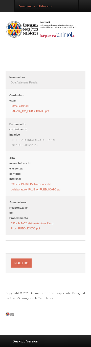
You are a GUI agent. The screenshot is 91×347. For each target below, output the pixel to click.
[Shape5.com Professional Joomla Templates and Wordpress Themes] (16, 315)
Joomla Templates (40, 298)
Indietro (21, 263)
